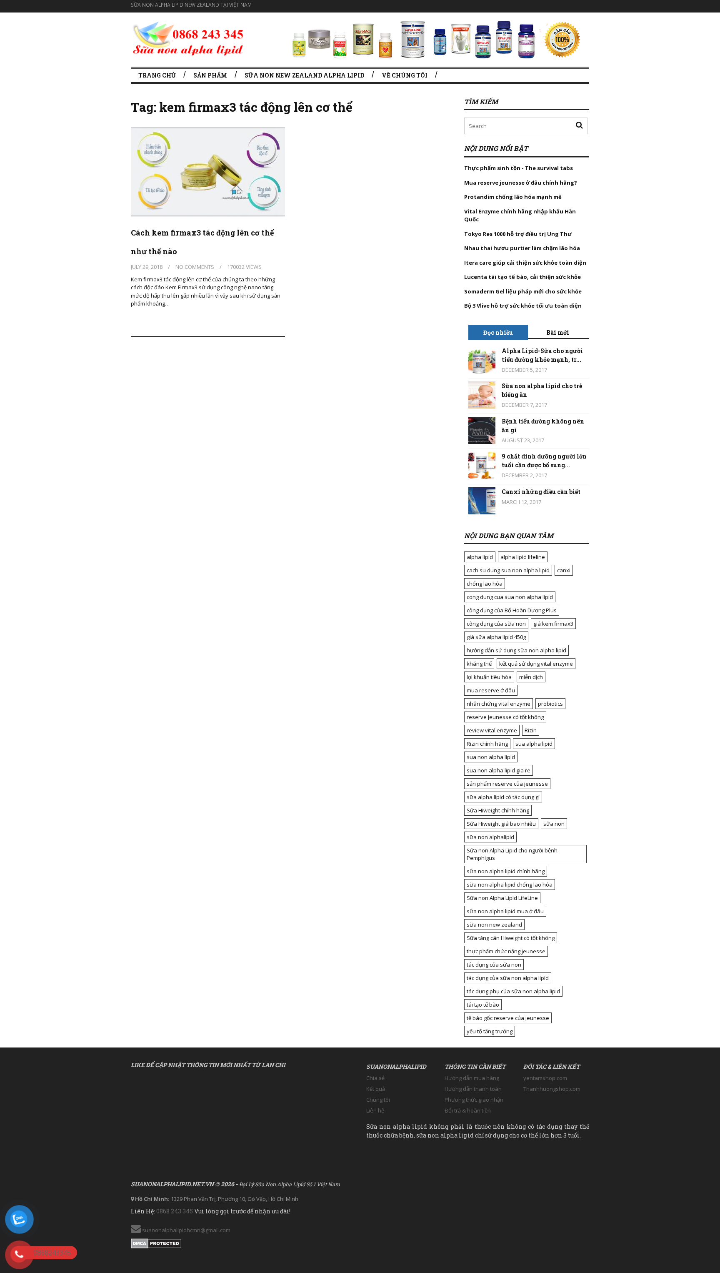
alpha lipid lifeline (522, 557)
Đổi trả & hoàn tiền (468, 1110)
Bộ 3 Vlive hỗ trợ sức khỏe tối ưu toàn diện (523, 305)
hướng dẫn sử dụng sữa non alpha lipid (516, 650)
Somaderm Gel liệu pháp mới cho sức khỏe (523, 291)
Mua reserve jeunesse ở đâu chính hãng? (520, 182)
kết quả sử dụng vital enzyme (536, 663)
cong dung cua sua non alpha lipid (510, 597)
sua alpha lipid (533, 743)
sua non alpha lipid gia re (498, 770)
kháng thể (479, 663)
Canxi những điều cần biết (541, 492)
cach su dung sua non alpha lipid (508, 570)
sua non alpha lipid (491, 757)
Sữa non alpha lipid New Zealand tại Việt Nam (191, 4)
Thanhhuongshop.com (551, 1089)
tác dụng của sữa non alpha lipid (508, 978)
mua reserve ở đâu (491, 690)
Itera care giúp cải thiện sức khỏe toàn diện (525, 262)
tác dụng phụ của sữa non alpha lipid (513, 991)
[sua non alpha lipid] (188, 37)
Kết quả (375, 1089)
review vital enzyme (492, 730)
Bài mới (557, 332)
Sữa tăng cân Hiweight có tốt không (511, 938)
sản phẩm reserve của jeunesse (507, 783)
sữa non (554, 823)
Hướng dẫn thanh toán (473, 1089)
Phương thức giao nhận (474, 1099)
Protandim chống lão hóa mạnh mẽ (513, 196)
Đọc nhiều (498, 332)
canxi (563, 570)
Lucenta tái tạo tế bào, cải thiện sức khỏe (522, 277)
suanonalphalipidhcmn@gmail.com (185, 1230)
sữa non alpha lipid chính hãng (506, 871)
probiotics (550, 703)
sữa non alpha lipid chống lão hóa (509, 884)
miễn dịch (531, 677)
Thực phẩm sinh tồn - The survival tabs (518, 168)
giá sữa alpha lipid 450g (496, 637)
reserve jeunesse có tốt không (505, 717)
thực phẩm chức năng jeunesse (506, 951)
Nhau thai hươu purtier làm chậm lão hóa (522, 248)
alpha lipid (480, 557)
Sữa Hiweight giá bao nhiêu (501, 823)
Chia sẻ (375, 1078)
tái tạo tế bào (483, 1004)
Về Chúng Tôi (405, 75)
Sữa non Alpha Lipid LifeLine (502, 898)
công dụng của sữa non (496, 623)
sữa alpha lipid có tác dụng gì (503, 797)
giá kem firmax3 (553, 623)
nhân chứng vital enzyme (498, 703)
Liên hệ (375, 1110)
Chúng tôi (378, 1099)
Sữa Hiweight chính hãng (498, 810)
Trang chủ (157, 75)
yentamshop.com (545, 1078)
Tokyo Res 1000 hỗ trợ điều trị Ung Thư (518, 234)
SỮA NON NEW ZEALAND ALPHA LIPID (304, 75)
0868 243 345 (174, 1211)
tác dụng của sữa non (494, 964)
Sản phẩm (210, 75)
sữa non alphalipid (490, 837)
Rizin (531, 730)
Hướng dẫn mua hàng (472, 1078)
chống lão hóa (484, 583)
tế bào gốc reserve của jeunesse (508, 1018)
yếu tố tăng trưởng (489, 1031)
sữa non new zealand (494, 924)
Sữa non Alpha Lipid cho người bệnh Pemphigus (512, 854)
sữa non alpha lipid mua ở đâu (505, 911)
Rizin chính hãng (487, 743)
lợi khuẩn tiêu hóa (489, 677)
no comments (194, 267)
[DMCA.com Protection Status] (156, 1241)
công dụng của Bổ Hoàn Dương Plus (512, 610)
